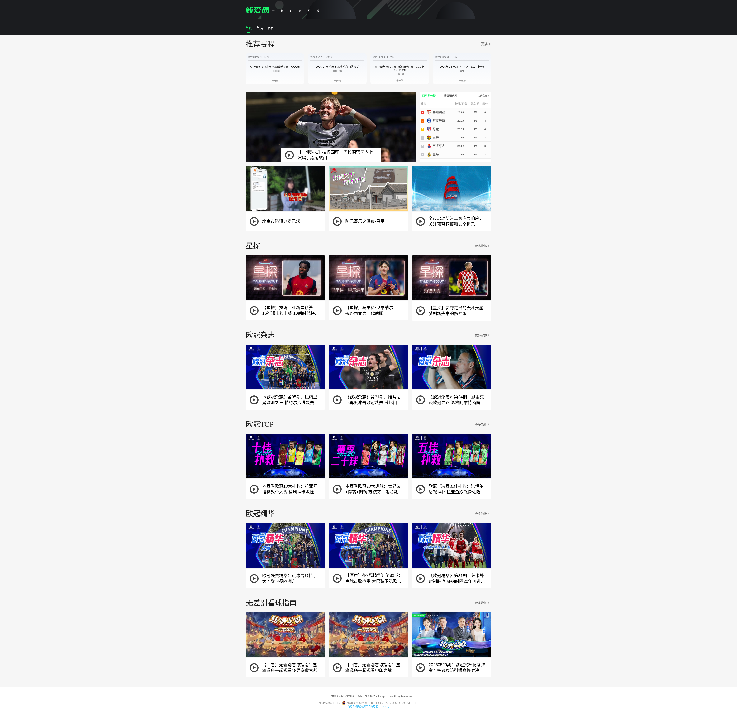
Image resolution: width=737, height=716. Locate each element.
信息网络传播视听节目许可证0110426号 (368, 706)
